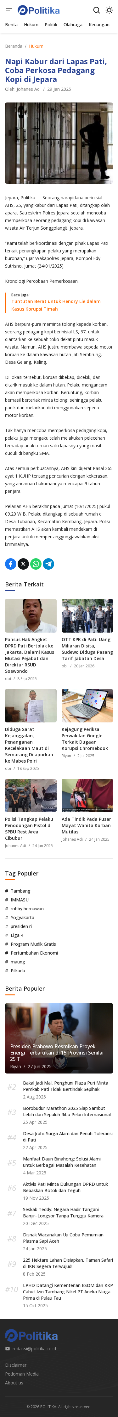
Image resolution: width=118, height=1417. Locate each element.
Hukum (31, 25)
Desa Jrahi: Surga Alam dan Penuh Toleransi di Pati (68, 1136)
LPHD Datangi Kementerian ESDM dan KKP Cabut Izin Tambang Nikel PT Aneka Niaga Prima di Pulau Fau (68, 1291)
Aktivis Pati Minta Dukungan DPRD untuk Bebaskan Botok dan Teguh (65, 1187)
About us (14, 1383)
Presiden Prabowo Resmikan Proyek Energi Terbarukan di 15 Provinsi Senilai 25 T (57, 1052)
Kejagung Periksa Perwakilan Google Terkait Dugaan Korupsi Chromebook (85, 738)
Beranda (13, 46)
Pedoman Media (22, 1374)
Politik (51, 25)
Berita (11, 25)
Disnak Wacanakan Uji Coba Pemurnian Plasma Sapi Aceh (63, 1238)
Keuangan (99, 25)
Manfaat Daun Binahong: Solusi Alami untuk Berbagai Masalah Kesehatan (62, 1162)
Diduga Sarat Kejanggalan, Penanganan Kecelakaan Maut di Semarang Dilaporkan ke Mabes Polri (29, 745)
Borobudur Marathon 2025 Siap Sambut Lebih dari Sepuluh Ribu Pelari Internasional (67, 1111)
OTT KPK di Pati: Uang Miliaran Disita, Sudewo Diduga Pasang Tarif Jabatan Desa (87, 648)
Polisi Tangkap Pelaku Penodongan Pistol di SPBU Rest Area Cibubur (29, 828)
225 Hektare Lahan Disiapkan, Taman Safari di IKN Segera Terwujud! (68, 1263)
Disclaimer (15, 1365)
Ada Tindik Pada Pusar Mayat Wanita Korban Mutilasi (86, 825)
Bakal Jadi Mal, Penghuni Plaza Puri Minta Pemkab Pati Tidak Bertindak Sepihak (65, 1086)
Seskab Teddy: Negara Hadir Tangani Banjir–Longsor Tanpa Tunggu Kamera (63, 1212)
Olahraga (73, 25)
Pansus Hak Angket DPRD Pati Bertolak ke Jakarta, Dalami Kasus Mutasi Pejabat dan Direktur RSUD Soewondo (29, 655)
